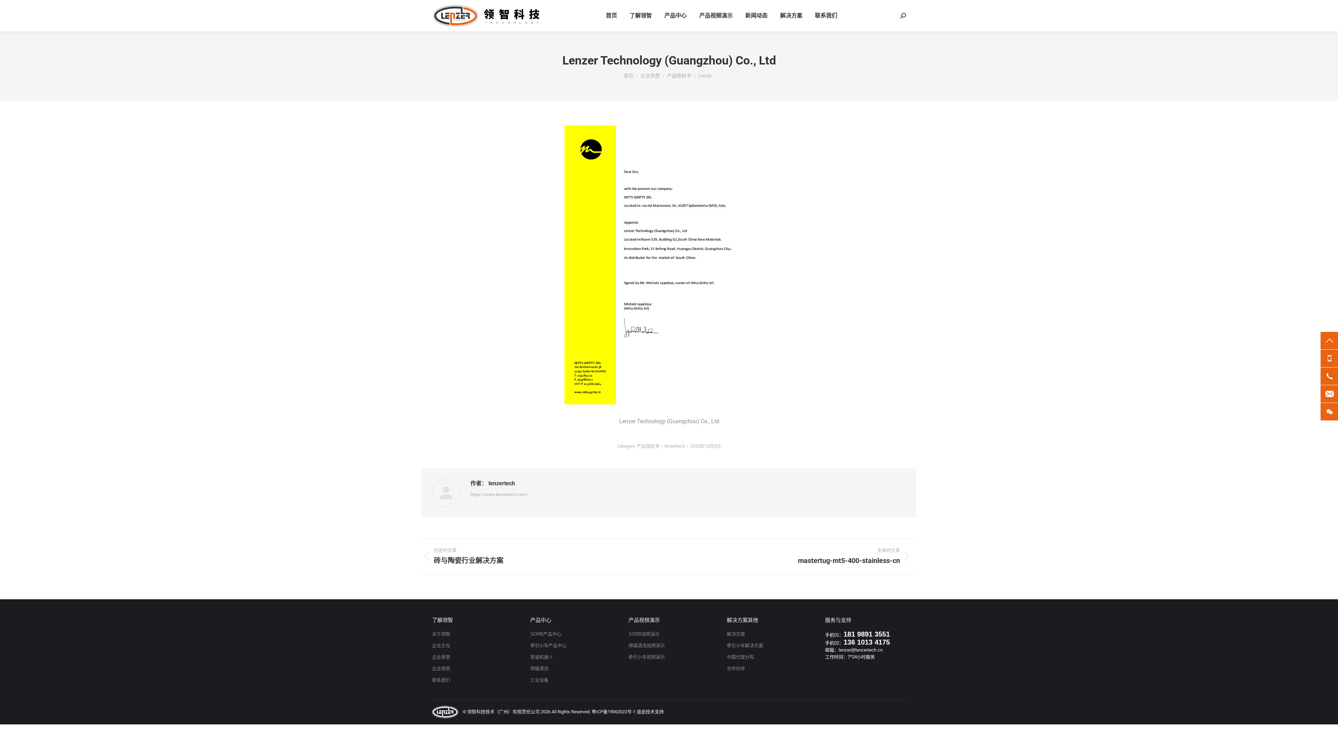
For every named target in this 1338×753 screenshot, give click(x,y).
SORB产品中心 (545, 634)
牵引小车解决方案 (745, 645)
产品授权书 (648, 446)
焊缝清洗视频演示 (647, 645)
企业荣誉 (441, 657)
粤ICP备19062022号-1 (614, 711)
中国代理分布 (740, 657)
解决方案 (736, 634)
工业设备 (539, 680)
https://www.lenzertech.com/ (499, 494)
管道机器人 (541, 657)
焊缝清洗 (539, 668)
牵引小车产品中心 (548, 645)
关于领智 (441, 634)
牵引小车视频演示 (647, 657)
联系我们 (441, 680)
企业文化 (441, 645)
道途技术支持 (650, 711)
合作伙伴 (736, 668)
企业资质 (441, 668)
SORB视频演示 (644, 634)
